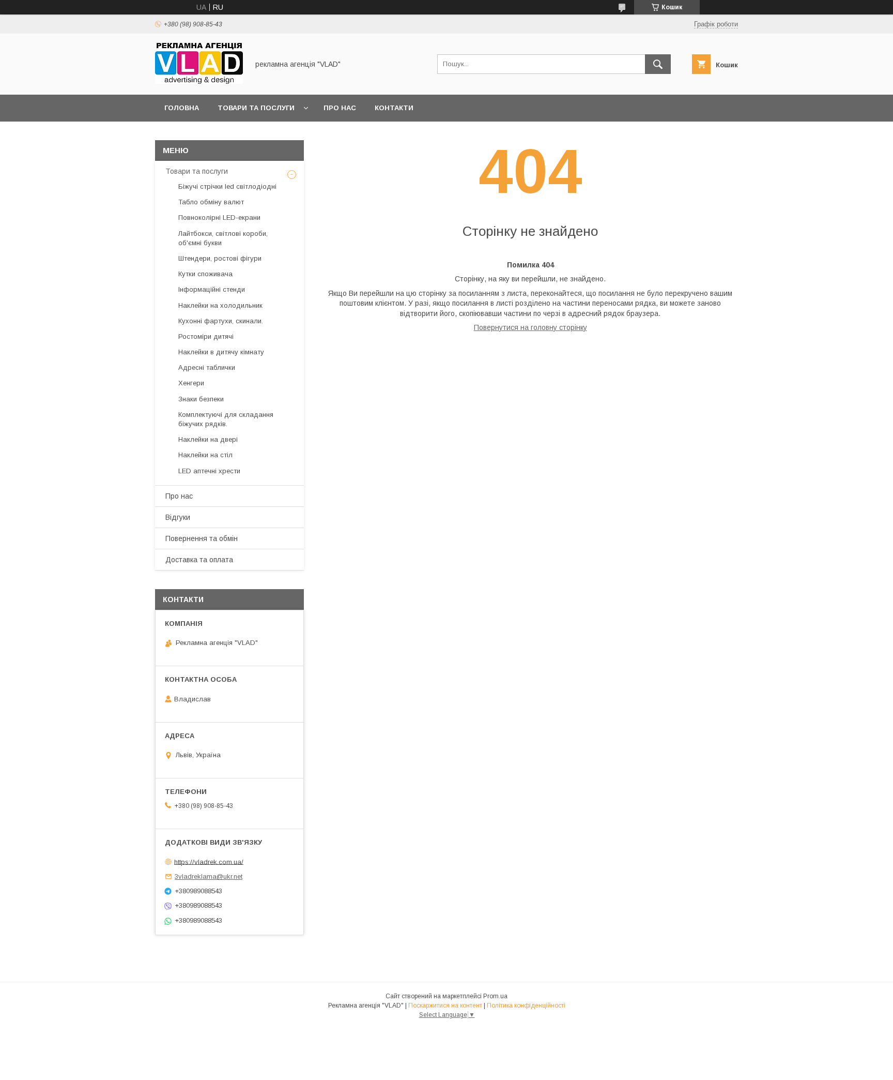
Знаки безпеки (201, 399)
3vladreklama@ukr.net (208, 876)
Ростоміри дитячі (206, 336)
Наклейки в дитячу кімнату (221, 352)
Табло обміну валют (211, 202)
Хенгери (191, 383)
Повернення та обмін (201, 538)
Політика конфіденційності (526, 1005)
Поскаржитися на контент (445, 1005)
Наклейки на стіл (205, 455)
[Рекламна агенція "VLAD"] (199, 81)
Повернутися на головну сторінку (530, 327)
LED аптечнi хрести (209, 471)
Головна (181, 108)
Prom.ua (495, 996)
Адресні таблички (206, 367)
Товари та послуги (256, 108)
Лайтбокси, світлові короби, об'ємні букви (223, 238)
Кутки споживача (205, 274)
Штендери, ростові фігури (219, 258)
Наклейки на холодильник (220, 305)
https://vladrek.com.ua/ (208, 861)
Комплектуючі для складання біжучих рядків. (225, 419)
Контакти (394, 108)
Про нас (340, 108)
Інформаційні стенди (211, 289)
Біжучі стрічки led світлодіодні (227, 186)
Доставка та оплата (199, 560)
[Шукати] (658, 64)
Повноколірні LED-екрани (219, 217)
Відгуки (177, 517)
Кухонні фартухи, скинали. (220, 321)
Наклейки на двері (208, 439)
